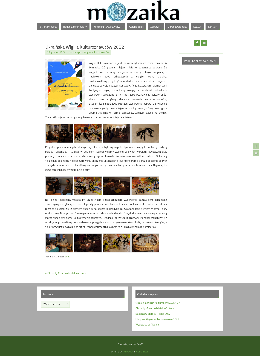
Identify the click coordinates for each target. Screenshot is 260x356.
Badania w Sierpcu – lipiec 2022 (153, 314)
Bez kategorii (76, 52)
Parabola (128, 351)
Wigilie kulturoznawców (96, 52)
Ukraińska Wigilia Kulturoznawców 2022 (157, 303)
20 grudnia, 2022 (56, 52)
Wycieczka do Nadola (147, 324)
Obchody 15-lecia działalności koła (65, 273)
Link (67, 256)
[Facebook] (256, 146)
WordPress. (142, 351)
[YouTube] (256, 153)
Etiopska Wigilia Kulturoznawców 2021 (157, 319)
